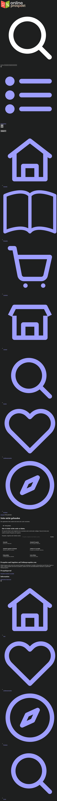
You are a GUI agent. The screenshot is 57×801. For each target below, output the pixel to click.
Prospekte (3, 573)
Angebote (7, 573)
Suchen (2, 65)
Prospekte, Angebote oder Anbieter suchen (11, 535)
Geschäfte (12, 573)
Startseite (3, 514)
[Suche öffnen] (1, 66)
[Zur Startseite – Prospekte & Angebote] (13, 7)
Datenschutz (3, 579)
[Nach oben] (1, 581)
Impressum (8, 579)
